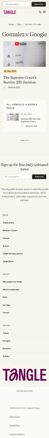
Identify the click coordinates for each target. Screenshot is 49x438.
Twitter (6, 333)
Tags (19, 24)
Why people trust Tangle (12, 282)
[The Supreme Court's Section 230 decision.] (24, 54)
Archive (6, 246)
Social (6, 325)
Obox (37, 408)
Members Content (10, 230)
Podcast (6, 238)
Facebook (6, 348)
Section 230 (13, 87)
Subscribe (38, 4)
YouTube (6, 356)
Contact (6, 312)
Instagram (6, 341)
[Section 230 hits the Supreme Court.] (13, 120)
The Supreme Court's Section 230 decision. (20, 79)
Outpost (30, 408)
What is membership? (11, 289)
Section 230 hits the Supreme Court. (30, 120)
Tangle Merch (8, 261)
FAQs (5, 297)
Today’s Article (8, 223)
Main (5, 215)
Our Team (6, 305)
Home (11, 24)
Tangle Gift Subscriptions (13, 253)
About (6, 274)
